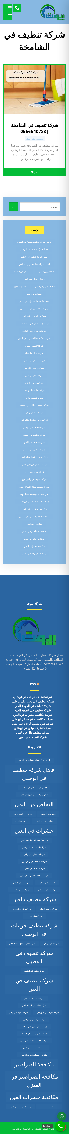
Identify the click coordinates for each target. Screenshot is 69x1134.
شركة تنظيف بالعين (34, 375)
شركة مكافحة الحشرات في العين (34, 501)
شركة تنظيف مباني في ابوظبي (32, 728)
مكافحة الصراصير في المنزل (34, 531)
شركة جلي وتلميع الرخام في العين (32, 724)
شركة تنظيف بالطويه (34, 368)
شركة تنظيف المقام (34, 353)
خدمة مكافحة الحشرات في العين (34, 301)
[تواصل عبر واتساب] (61, 1116)
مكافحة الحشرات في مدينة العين (34, 516)
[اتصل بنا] (60, 1126)
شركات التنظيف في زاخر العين (34, 323)
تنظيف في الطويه (22, 271)
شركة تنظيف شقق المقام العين (34, 420)
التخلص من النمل (46, 271)
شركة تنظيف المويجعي (34, 360)
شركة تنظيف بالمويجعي (34, 390)
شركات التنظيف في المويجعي (34, 308)
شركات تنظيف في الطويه (34, 330)
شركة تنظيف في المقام (34, 449)
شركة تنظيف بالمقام (34, 382)
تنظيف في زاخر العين (45, 286)
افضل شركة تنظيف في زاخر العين (34, 264)
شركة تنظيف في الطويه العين (33, 710)
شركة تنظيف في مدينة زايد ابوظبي (33, 701)
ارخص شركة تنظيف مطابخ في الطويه (34, 241)
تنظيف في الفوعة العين (34, 279)
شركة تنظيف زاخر (34, 412)
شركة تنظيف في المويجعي (34, 464)
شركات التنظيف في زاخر (34, 316)
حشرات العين (20, 286)
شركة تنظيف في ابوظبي (34, 427)
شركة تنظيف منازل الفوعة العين (34, 486)
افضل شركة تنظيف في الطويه (34, 256)
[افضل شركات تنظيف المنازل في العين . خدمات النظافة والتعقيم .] (53, 12)
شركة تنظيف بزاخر (34, 397)
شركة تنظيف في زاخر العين (34, 479)
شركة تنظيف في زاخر (34, 471)
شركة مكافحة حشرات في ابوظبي (32, 719)
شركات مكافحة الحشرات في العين (34, 338)
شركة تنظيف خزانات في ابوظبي (34, 405)
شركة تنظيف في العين (34, 442)
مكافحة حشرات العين (34, 538)
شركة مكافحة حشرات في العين (32, 715)
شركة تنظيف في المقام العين (34, 457)
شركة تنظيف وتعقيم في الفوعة (34, 494)
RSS (33, 684)
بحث (13, 206)
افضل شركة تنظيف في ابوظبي (34, 249)
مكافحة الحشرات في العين (34, 509)
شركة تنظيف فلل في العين (32, 732)
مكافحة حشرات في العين (34, 553)
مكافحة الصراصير (34, 523)
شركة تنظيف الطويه (34, 345)
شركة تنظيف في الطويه (34, 434)
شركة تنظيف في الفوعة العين (33, 706)
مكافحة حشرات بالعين (34, 546)
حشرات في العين (34, 293)
